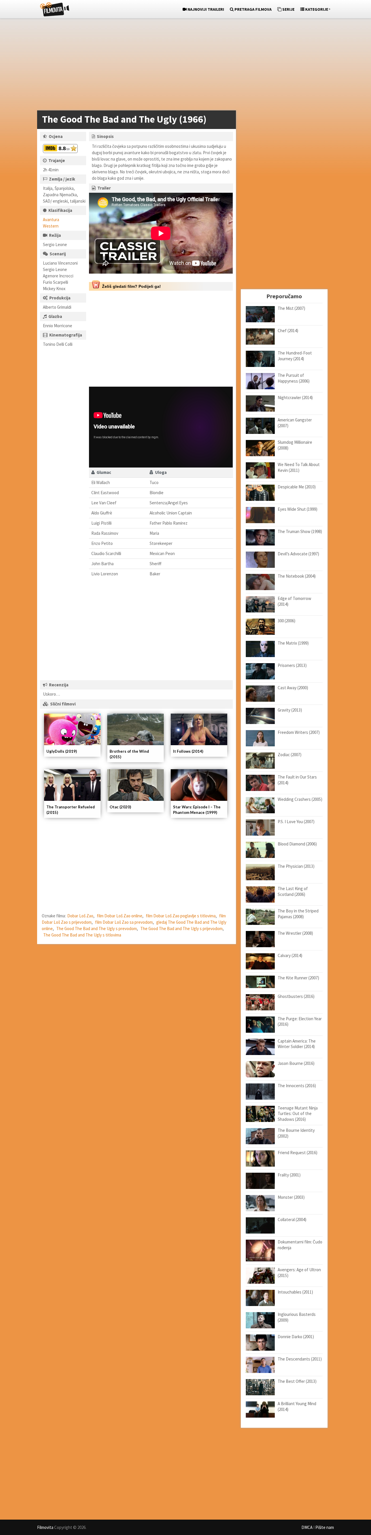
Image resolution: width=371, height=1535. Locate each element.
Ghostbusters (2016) (296, 996)
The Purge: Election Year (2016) (300, 1021)
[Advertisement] (182, 65)
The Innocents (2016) (297, 1085)
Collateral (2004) (292, 1219)
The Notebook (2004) (297, 576)
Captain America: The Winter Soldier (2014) (297, 1044)
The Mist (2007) (291, 308)
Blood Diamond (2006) (297, 844)
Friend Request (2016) (297, 1152)
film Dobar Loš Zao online (119, 916)
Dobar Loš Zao (80, 916)
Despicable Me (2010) (297, 487)
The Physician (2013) (296, 866)
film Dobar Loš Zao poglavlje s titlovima (181, 916)
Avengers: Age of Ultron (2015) (299, 1272)
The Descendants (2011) (300, 1359)
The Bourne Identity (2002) (296, 1133)
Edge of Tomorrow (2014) (294, 601)
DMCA (306, 1527)
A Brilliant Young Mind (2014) (297, 1406)
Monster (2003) (291, 1197)
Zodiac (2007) (289, 754)
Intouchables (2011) (295, 1292)
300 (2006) (286, 620)
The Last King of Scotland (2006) (293, 891)
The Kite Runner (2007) (298, 978)
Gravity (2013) (290, 710)
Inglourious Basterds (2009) (297, 1317)
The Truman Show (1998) (300, 531)
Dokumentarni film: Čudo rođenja (300, 1244)
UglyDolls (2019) (61, 751)
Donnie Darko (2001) (296, 1336)
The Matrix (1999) (293, 643)
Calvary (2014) (290, 955)
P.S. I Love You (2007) (296, 821)
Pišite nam (324, 1527)
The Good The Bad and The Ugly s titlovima (82, 935)
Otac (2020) (120, 807)
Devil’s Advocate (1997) (298, 553)
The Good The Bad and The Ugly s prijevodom (181, 928)
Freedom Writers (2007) (299, 732)
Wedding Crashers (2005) (300, 799)
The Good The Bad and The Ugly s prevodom (96, 928)
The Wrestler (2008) (295, 933)
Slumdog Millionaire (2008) (295, 445)
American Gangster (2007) (295, 422)
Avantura (51, 219)
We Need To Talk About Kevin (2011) (299, 467)
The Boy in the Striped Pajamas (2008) (298, 913)
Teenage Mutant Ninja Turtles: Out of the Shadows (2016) (298, 1113)
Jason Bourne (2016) (296, 1063)
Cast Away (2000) (293, 687)
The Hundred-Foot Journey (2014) (295, 355)
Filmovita (45, 1527)
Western (51, 226)
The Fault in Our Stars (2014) (297, 779)
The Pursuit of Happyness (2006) (294, 378)
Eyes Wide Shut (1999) (297, 509)
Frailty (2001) (289, 1175)
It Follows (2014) (188, 751)
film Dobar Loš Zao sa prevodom (124, 922)
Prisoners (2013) (292, 665)
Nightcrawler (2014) (295, 397)
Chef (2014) (288, 330)
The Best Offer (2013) (297, 1381)
